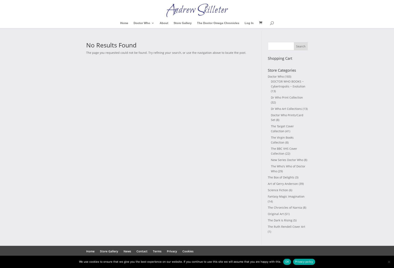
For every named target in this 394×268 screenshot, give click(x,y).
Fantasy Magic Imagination (286, 196)
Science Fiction (278, 190)
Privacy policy (304, 261)
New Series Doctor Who (287, 160)
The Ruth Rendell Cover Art (286, 227)
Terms (157, 251)
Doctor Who (142, 23)
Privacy (172, 251)
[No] (389, 262)
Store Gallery (183, 23)
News (127, 251)
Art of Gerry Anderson (283, 184)
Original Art (276, 214)
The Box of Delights (281, 177)
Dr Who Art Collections (286, 109)
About (164, 23)
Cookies (188, 251)
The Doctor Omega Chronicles (218, 23)
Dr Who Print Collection (287, 97)
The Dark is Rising (280, 220)
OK (287, 261)
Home (124, 23)
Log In (249, 23)
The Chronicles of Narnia (285, 207)
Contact (142, 251)
